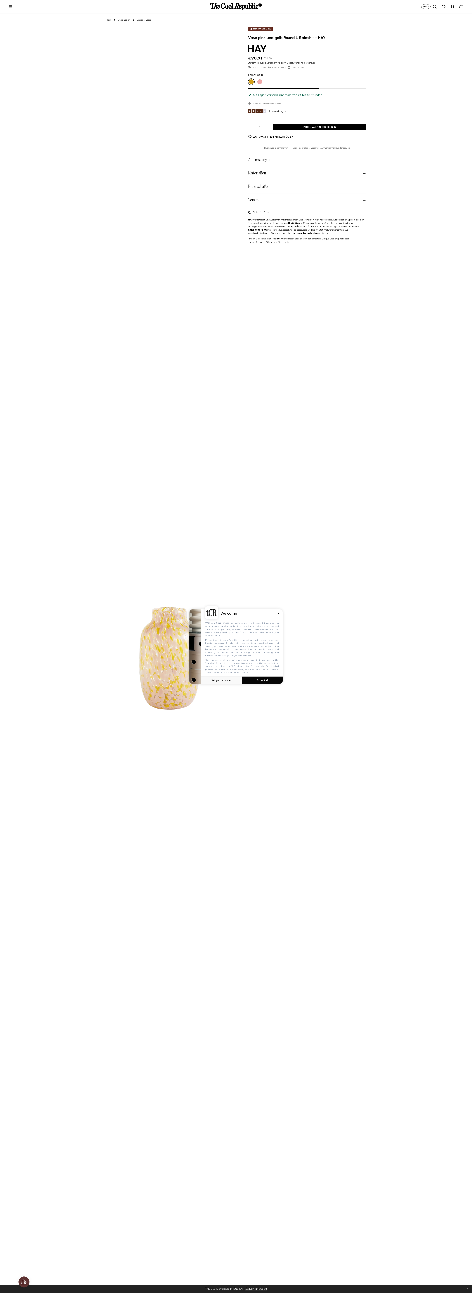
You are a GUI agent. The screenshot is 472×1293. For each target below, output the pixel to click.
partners (223, 623)
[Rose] (259, 81)
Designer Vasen (144, 20)
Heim (108, 20)
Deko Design (124, 20)
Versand (271, 62)
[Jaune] (251, 81)
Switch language (256, 1288)
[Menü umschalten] (10, 6)
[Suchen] (434, 6)
